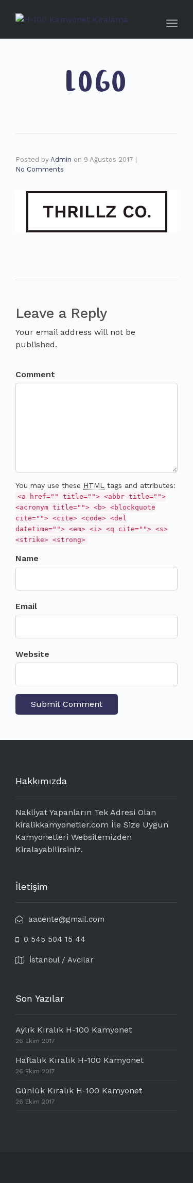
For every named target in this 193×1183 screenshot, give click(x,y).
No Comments (39, 169)
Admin (61, 159)
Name (27, 558)
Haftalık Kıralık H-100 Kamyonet (79, 1060)
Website (32, 654)
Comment (35, 374)
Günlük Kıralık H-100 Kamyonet (78, 1090)
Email (26, 606)
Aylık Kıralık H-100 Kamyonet (73, 1030)
